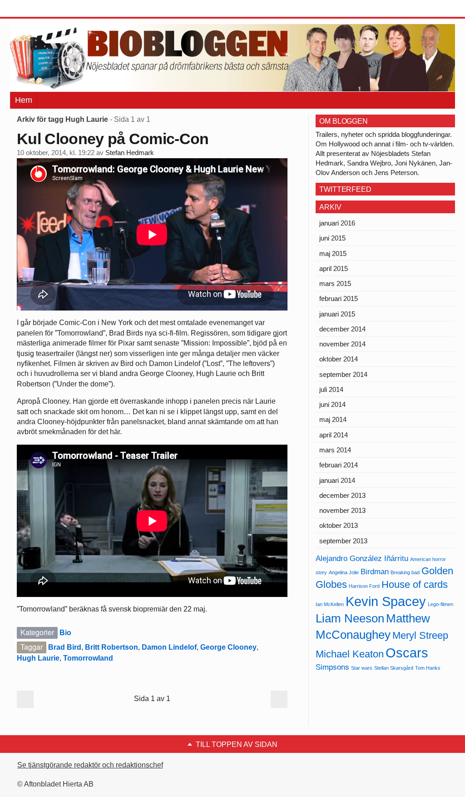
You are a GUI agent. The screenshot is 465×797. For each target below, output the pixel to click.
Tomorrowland (88, 658)
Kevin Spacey (386, 601)
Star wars (361, 668)
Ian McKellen (330, 604)
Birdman (375, 571)
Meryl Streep (420, 635)
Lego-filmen (440, 604)
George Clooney (228, 647)
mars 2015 (335, 283)
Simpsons (332, 667)
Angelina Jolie (344, 572)
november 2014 (342, 344)
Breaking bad (405, 572)
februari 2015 (338, 298)
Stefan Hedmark (129, 152)
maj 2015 (332, 253)
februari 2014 (338, 465)
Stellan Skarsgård (393, 668)
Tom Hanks (427, 668)
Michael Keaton (350, 654)
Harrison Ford (364, 586)
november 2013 (342, 510)
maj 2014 (332, 419)
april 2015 (333, 268)
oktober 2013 (338, 525)
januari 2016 (337, 223)
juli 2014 (331, 389)
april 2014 (333, 435)
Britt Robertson (111, 647)
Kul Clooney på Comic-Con (113, 138)
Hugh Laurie (38, 658)
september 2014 (343, 374)
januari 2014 (337, 480)
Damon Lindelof (169, 647)
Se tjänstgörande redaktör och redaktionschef (90, 765)
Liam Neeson (350, 618)
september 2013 (343, 541)
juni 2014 (332, 404)
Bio (65, 633)
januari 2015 (337, 314)
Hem (23, 100)
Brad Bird (64, 647)
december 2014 (342, 329)
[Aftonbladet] (44, 9)
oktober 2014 (338, 359)
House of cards (414, 584)
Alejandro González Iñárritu (362, 558)
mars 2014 (335, 450)
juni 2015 (332, 238)
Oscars (407, 652)
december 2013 (342, 495)
